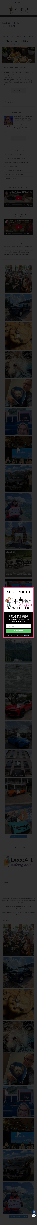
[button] (30, 590)
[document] (18, 612)
